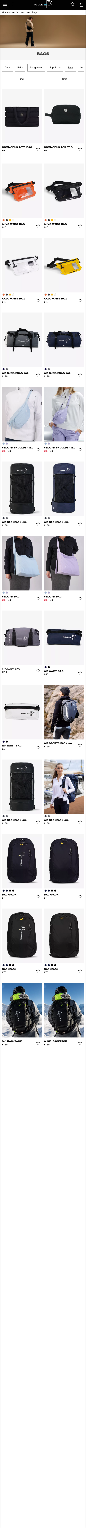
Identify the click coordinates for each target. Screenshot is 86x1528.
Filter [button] (21, 79)
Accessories (23, 13)
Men (12, 13)
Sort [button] (64, 79)
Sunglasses (36, 68)
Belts (20, 68)
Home (5, 13)
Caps (7, 68)
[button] (5, 4)
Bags (34, 13)
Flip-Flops (55, 68)
